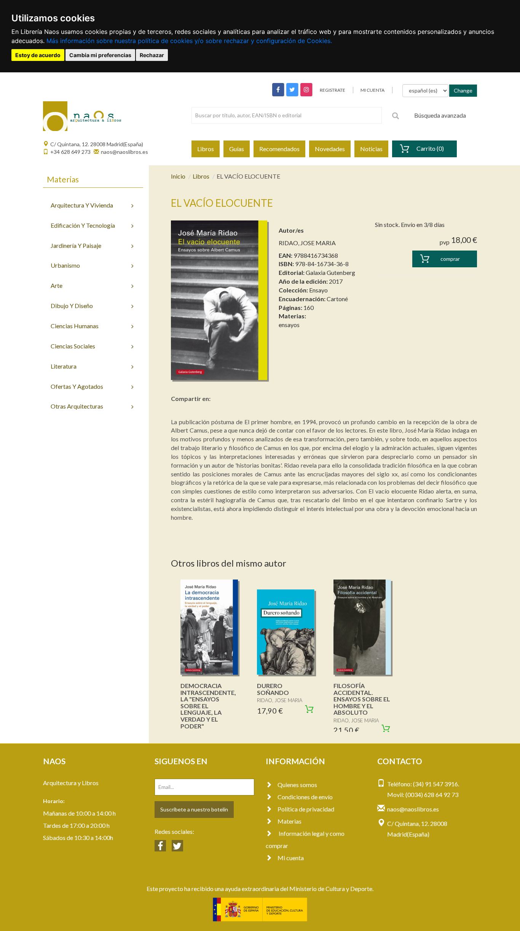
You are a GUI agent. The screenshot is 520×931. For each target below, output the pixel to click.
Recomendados (279, 148)
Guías (236, 148)
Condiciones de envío (305, 796)
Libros (205, 148)
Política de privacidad (306, 809)
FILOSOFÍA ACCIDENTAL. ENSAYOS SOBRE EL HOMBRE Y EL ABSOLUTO (361, 699)
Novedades (330, 148)
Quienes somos (297, 784)
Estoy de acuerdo (38, 55)
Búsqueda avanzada (440, 115)
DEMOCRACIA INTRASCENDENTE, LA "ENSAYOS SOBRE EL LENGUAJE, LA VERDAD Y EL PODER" (208, 706)
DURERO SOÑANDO (273, 689)
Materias (289, 821)
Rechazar (152, 55)
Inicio (178, 176)
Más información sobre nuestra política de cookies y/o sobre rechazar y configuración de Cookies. (189, 41)
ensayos (289, 324)
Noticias (371, 148)
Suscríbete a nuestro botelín (194, 809)
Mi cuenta (291, 857)
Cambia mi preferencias (100, 55)
